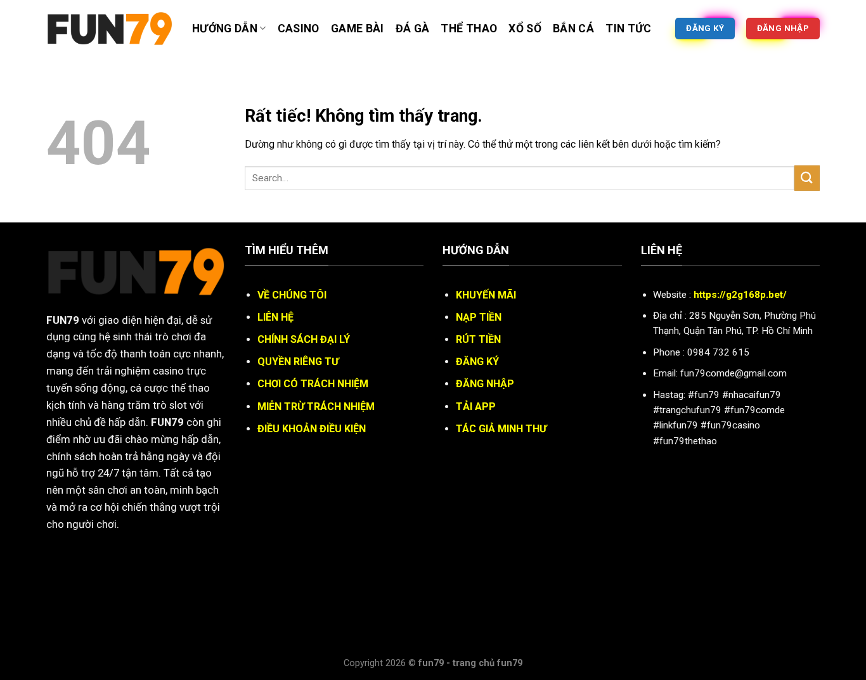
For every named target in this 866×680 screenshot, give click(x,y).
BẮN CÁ (573, 28)
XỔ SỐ (524, 28)
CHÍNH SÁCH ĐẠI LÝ (303, 339)
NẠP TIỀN (478, 317)
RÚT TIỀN (478, 339)
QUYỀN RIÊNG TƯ (298, 362)
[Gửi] (807, 177)
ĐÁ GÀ (413, 28)
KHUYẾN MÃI (486, 295)
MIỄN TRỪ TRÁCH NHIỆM (316, 407)
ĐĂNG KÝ (477, 362)
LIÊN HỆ (275, 317)
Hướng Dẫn (224, 28)
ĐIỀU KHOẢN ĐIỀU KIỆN (311, 429)
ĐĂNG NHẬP (485, 384)
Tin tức (628, 28)
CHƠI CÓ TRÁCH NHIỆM (312, 384)
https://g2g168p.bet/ (740, 294)
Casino (299, 28)
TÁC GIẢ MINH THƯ (501, 429)
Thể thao (469, 28)
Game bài (357, 28)
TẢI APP (476, 407)
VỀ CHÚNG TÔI (291, 295)
